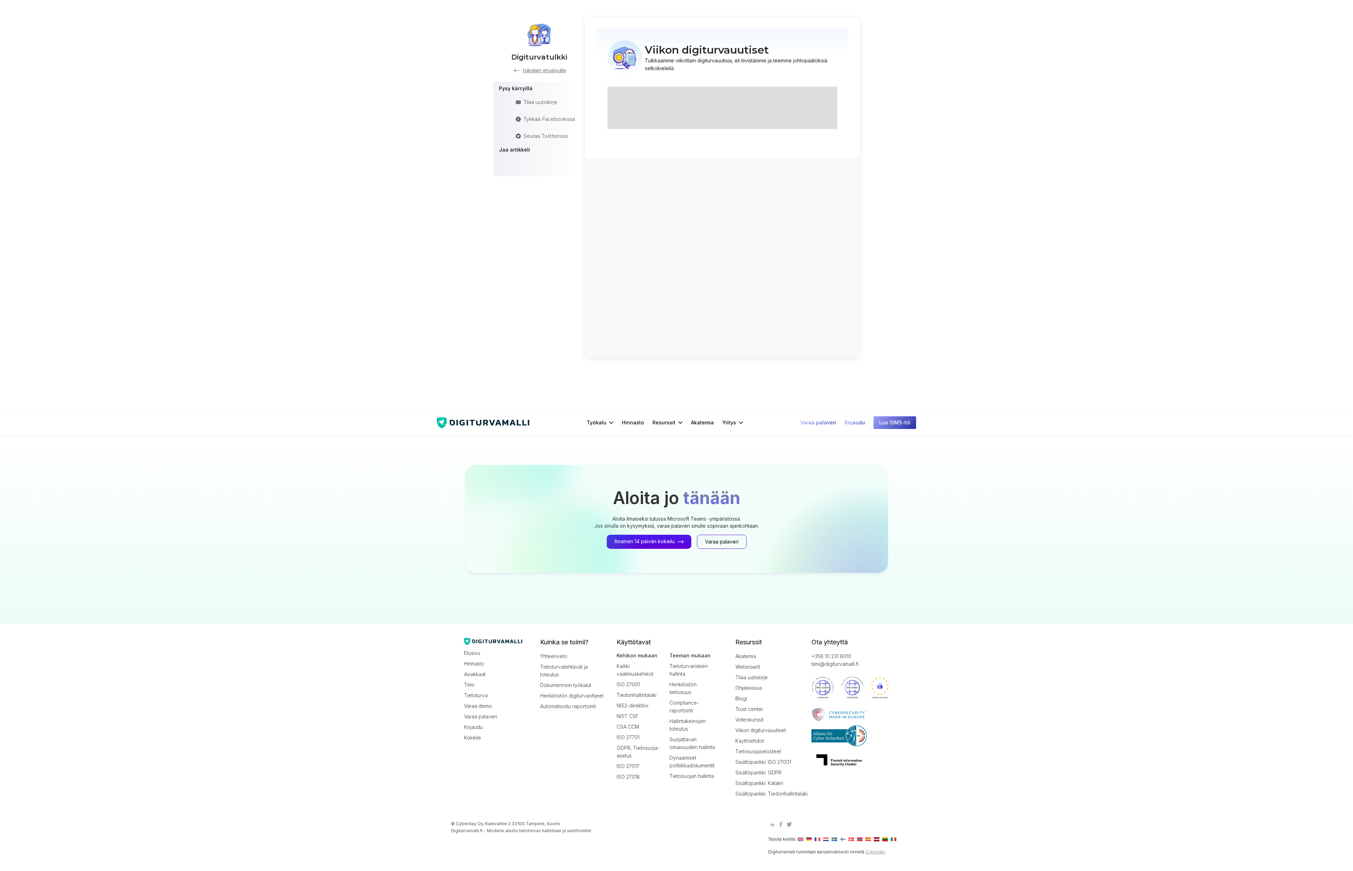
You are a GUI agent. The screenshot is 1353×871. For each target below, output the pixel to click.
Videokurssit (749, 720)
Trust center (749, 709)
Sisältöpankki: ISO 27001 (763, 762)
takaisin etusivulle (544, 70)
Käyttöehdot (749, 741)
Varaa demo (478, 706)
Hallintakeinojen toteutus (687, 725)
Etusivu (472, 653)
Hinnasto (633, 422)
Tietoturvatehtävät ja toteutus (564, 670)
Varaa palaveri (480, 716)
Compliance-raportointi (684, 706)
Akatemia (702, 422)
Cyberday (875, 851)
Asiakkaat (475, 674)
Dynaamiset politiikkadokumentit (692, 761)
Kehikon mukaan (637, 655)
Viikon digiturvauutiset (760, 730)
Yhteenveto (553, 656)
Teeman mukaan (690, 655)
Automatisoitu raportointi (568, 706)
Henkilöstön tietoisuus (683, 688)
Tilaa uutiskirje (751, 677)
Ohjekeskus (748, 688)
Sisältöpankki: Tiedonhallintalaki (767, 794)
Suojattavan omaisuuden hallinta (692, 743)
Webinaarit (747, 667)
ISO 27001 (628, 684)
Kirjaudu (473, 727)
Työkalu (596, 422)
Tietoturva (476, 695)
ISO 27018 (628, 777)
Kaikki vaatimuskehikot (635, 670)
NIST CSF (627, 716)
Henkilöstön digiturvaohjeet (572, 696)
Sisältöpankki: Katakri (759, 783)
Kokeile (472, 738)
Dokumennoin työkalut (565, 685)
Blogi (741, 698)
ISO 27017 (628, 766)
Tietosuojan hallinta (691, 776)
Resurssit (664, 422)
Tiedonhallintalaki (636, 695)
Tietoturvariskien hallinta (688, 670)
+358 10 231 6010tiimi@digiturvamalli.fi (835, 660)
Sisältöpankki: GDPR (758, 772)
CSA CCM (628, 727)
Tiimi (469, 685)
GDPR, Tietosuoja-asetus (638, 752)
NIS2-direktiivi (632, 706)
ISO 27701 (628, 737)
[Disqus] (722, 256)
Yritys (729, 422)
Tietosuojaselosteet (758, 751)
